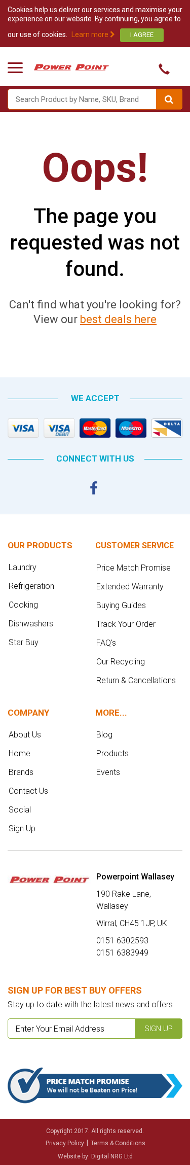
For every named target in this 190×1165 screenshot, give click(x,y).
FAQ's (106, 643)
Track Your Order (126, 624)
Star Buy (24, 642)
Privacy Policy (65, 1143)
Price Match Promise (133, 568)
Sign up (158, 1028)
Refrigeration (31, 586)
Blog (104, 734)
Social (20, 810)
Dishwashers (31, 623)
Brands (21, 772)
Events (108, 772)
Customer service (134, 545)
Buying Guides (121, 605)
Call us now (161, 69)
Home (19, 753)
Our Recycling (120, 661)
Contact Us (28, 791)
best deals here (118, 319)
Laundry (22, 567)
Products (112, 753)
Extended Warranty (130, 586)
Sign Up (22, 828)
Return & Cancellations (136, 680)
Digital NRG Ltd (112, 1156)
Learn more (90, 34)
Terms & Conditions (118, 1143)
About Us (25, 734)
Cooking (23, 605)
